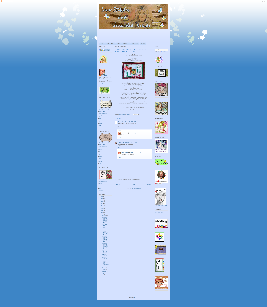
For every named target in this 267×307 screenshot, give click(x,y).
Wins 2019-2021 (135, 43)
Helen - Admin (102, 111)
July (103, 274)
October (103, 269)
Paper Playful (157, 214)
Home (102, 43)
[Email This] (133, 114)
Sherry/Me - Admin (103, 113)
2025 (102, 198)
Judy (100, 186)
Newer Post (118, 184)
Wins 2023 (143, 43)
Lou (100, 125)
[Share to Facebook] (137, 114)
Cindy (100, 116)
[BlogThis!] (134, 114)
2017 (102, 212)
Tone (100, 127)
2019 (102, 208)
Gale (100, 153)
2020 (102, 207)
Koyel (100, 156)
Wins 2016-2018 (126, 43)
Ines (100, 121)
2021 (102, 205)
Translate (164, 51)
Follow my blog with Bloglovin (161, 205)
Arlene (100, 147)
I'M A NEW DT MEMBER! (104, 255)
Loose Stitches (124, 133)
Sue (100, 163)
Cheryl (100, 115)
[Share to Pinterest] (138, 114)
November (104, 267)
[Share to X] (136, 114)
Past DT (112, 43)
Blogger (135, 297)
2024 (102, 200)
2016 (102, 214)
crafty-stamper (121, 142)
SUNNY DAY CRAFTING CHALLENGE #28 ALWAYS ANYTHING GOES (105, 231)
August (103, 273)
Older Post (149, 184)
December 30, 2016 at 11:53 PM (131, 121)
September (104, 271)
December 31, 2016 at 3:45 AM (136, 133)
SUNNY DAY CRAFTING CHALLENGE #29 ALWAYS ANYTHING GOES (105, 220)
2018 (102, 210)
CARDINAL (104, 227)
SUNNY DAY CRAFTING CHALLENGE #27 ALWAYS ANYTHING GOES (105, 239)
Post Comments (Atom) (136, 188)
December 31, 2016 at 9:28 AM (131, 142)
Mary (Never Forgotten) (104, 109)
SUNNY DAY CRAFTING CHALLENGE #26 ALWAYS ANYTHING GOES (105, 246)
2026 (102, 196)
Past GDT (119, 43)
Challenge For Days (159, 212)
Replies (120, 130)
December (104, 215)
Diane (100, 151)
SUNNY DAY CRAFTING (133, 56)
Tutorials (107, 43)
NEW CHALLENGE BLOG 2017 (105, 251)
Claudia (100, 118)
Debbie (100, 120)
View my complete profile (104, 83)
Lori (100, 159)
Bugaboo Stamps (137, 82)
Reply (119, 127)
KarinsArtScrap (121, 121)
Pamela (100, 161)
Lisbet (100, 123)
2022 (102, 203)
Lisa (100, 158)
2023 (102, 201)
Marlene (101, 190)
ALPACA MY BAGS (104, 225)
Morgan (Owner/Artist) (103, 179)
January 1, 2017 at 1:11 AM (135, 152)
